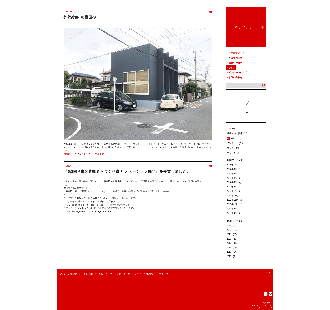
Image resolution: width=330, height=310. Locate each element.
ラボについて (236, 53)
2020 (229, 238)
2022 (229, 230)
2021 (229, 234)
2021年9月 (232, 208)
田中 (229, 128)
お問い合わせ (235, 77)
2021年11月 (232, 199)
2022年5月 (232, 173)
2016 (229, 256)
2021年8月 (232, 213)
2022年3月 (232, 182)
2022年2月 (232, 186)
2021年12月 (232, 195)
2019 (229, 243)
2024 (229, 225)
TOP (270, 272)
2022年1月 (232, 191)
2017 (229, 252)
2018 (229, 247)
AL (228, 138)
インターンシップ (238, 72)
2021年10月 (232, 204)
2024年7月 (232, 164)
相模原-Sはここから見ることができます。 (85, 154)
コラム (230, 148)
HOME (61, 274)
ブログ (232, 67)
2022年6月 (232, 169)
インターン (232, 143)
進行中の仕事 (235, 62)
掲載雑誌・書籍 (235, 133)
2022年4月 (232, 178)
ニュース (231, 153)
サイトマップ (165, 274)
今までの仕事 (235, 58)
